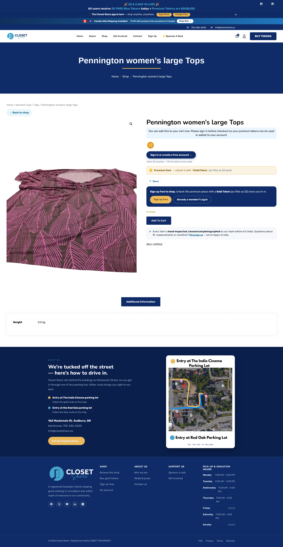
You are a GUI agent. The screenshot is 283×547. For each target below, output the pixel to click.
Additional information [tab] (140, 301)
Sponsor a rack (177, 472)
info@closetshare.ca (225, 27)
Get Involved (120, 36)
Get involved (176, 478)
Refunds (230, 540)
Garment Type (23, 104)
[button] (131, 124)
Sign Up (152, 36)
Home (80, 36)
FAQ (200, 540)
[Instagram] (83, 504)
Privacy (209, 540)
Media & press (142, 478)
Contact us (140, 484)
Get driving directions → (66, 440)
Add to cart (158, 220)
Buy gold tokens (109, 478)
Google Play (181, 14)
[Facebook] (51, 504)
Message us (196, 234)
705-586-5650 (198, 27)
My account (106, 490)
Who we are (140, 472)
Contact (137, 36)
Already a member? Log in (192, 199)
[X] (59, 504)
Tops (36, 104)
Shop (104, 36)
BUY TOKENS (263, 36)
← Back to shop (19, 112)
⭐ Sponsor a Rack (173, 36)
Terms (220, 540)
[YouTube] (67, 504)
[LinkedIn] (75, 504)
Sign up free (161, 199)
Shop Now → (185, 21)
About (92, 36)
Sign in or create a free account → (171, 154)
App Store (164, 14)
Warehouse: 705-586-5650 (65, 425)
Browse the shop (109, 472)
